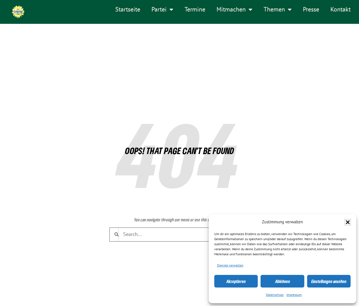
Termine (195, 9)
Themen (274, 9)
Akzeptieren (236, 281)
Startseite (127, 9)
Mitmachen (231, 9)
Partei (159, 9)
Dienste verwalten (230, 265)
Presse (311, 9)
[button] (348, 222)
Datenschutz (275, 295)
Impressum (294, 295)
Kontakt (340, 9)
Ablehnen (282, 281)
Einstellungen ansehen (328, 281)
